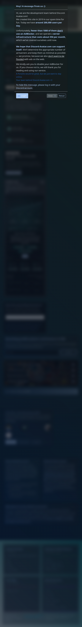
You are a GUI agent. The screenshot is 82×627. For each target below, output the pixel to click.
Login (23, 95)
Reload (61, 96)
